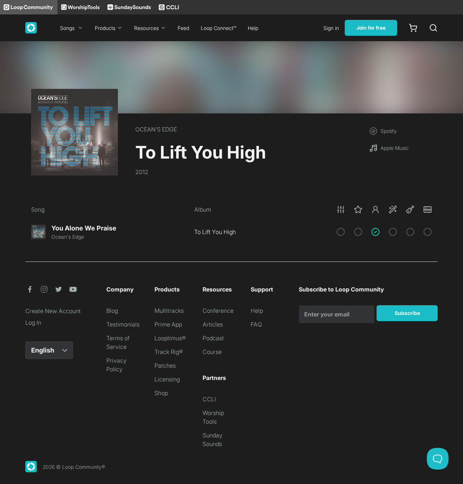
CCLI (209, 399)
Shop (161, 393)
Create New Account (53, 311)
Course (212, 351)
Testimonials (123, 324)
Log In (33, 322)
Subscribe (407, 313)
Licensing (167, 379)
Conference (218, 310)
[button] (384, 209)
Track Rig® (168, 351)
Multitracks (169, 310)
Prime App (168, 324)
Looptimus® (170, 338)
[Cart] (413, 27)
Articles (213, 324)
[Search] (433, 27)
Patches (165, 365)
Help (253, 28)
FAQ (256, 324)
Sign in (331, 28)
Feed (183, 28)
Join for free (371, 28)
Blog (112, 310)
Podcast (213, 338)
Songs (67, 28)
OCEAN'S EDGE (156, 129)
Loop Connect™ (218, 28)
